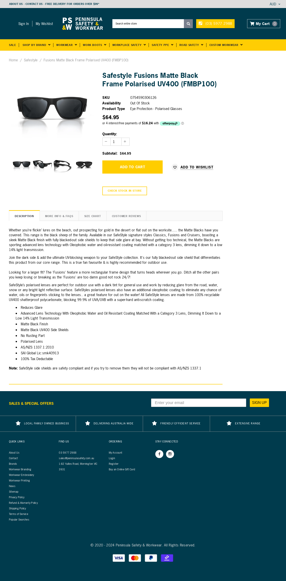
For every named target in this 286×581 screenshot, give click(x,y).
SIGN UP (259, 403)
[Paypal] (151, 557)
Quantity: (109, 133)
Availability (111, 103)
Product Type (113, 108)
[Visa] (119, 557)
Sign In (23, 23)
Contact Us (33, 4)
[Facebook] (159, 454)
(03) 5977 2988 (218, 23)
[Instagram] (170, 454)
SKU (105, 97)
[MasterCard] (135, 557)
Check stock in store (125, 191)
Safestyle (31, 60)
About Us (16, 4)
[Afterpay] (167, 557)
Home (13, 60)
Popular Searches (19, 519)
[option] (52, 108)
